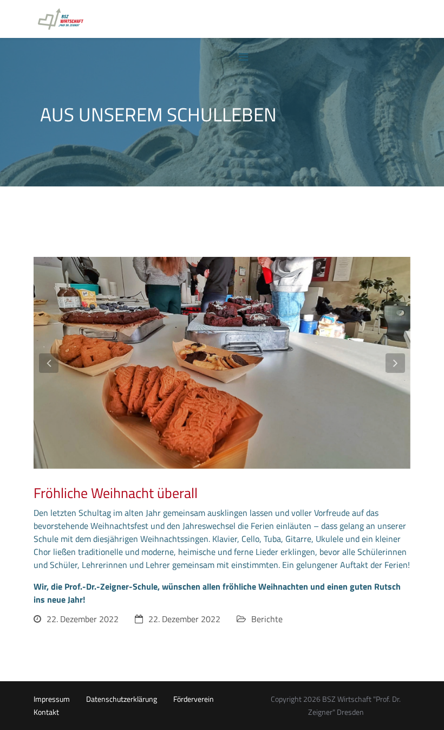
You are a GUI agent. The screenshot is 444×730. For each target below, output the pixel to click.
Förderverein (193, 699)
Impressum (52, 699)
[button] (48, 363)
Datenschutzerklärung (121, 699)
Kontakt (46, 712)
